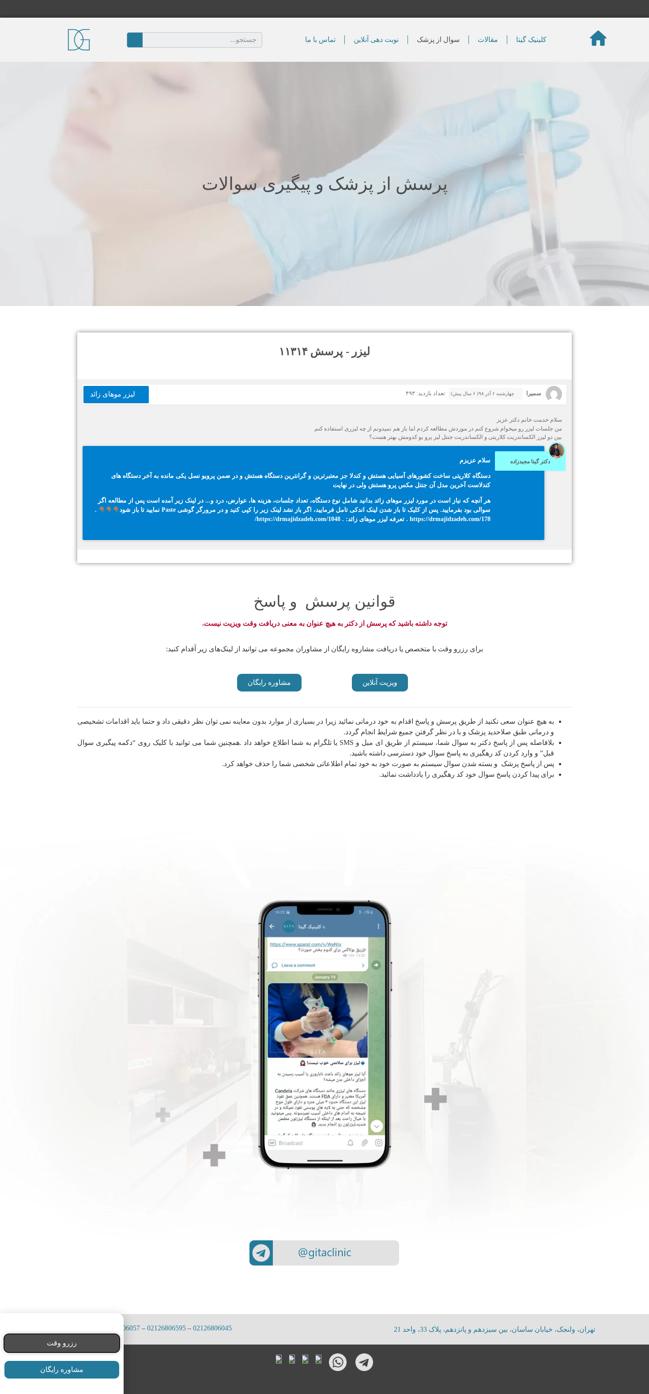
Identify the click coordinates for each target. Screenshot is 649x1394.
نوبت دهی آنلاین (376, 39)
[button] (380, 682)
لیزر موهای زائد (112, 394)
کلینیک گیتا (531, 39)
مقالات (488, 39)
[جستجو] (135, 40)
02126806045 (212, 1328)
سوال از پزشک (438, 39)
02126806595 (166, 1328)
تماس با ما (320, 39)
